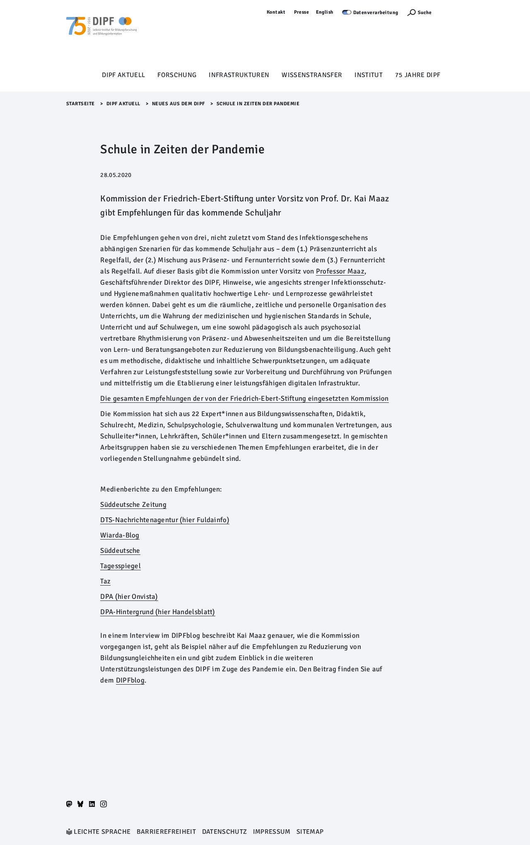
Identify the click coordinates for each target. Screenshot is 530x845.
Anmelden (452, 12)
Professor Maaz (340, 271)
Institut (368, 75)
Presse (301, 12)
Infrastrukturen (239, 75)
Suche (424, 13)
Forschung (176, 75)
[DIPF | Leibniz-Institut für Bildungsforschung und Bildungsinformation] (101, 37)
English (325, 12)
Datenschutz (224, 832)
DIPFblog (130, 680)
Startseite (80, 104)
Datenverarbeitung (376, 13)
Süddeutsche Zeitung (133, 504)
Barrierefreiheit (166, 832)
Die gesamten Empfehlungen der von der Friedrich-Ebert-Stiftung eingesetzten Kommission (244, 398)
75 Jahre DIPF (417, 75)
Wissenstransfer (312, 75)
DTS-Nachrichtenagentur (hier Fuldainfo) (164, 520)
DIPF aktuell (123, 75)
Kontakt (276, 12)
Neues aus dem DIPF (178, 104)
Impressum (272, 832)
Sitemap (309, 832)
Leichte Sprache (102, 832)
